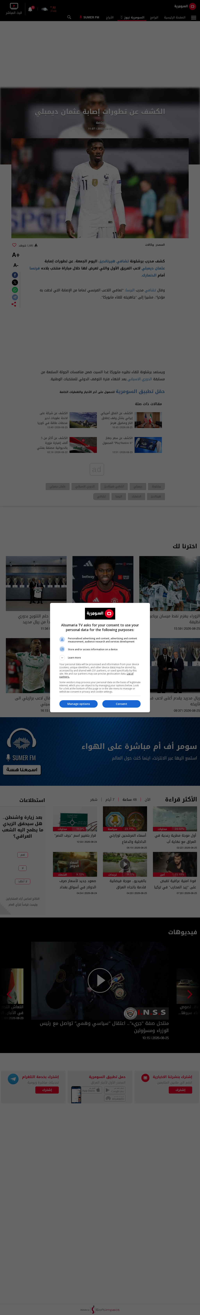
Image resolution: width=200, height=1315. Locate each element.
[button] (100, 657)
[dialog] (100, 657)
